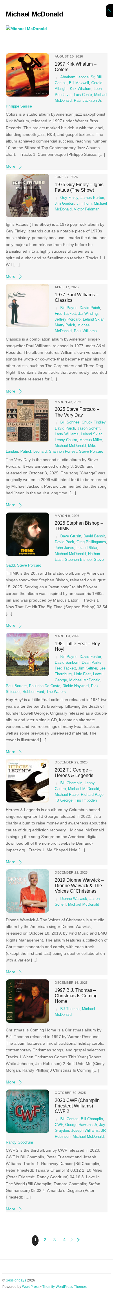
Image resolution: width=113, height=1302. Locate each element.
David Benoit (94, 536)
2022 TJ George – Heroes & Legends (74, 772)
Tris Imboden (86, 800)
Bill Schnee (69, 422)
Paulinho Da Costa (44, 686)
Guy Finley (69, 198)
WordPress (30, 1287)
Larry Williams (67, 434)
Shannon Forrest (63, 452)
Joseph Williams (85, 1131)
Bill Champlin (71, 783)
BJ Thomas (70, 1009)
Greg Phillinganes (91, 542)
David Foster (90, 657)
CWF (59, 1125)
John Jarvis (64, 548)
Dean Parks (91, 663)
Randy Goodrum (19, 1142)
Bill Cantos (69, 1119)
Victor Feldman (86, 209)
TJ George (63, 800)
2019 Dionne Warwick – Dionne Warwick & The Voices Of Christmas (79, 885)
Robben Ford (33, 692)
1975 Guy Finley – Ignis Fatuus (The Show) (79, 187)
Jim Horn (84, 203)
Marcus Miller (90, 440)
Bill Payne (68, 308)
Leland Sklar (93, 319)
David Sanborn (67, 663)
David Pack (64, 542)
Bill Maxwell (79, 83)
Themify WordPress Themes (64, 1287)
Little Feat (82, 674)
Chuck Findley (93, 422)
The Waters (56, 692)
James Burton (92, 198)
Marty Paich (65, 325)
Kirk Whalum (80, 89)
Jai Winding (88, 314)
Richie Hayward (76, 686)
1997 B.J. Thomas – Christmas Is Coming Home (76, 995)
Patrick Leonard (33, 452)
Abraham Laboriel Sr (77, 77)
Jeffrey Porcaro (68, 319)
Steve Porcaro (91, 452)
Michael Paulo (67, 795)
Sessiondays (16, 1280)
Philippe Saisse (19, 106)
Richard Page (92, 795)
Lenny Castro (66, 440)
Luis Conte (83, 95)
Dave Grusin (70, 536)
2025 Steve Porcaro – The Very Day (77, 411)
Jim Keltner (87, 668)
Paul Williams (85, 331)
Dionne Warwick (73, 899)
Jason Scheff (88, 428)
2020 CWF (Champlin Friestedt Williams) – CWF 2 (77, 1106)
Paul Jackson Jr (87, 101)
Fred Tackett (65, 314)
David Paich (90, 308)
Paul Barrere (16, 686)
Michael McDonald (70, 446)
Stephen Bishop (78, 560)
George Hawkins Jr (81, 1125)
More (10, 166)
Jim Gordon (64, 203)
